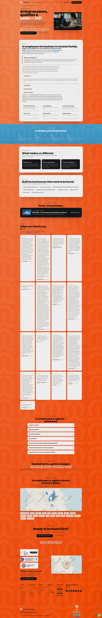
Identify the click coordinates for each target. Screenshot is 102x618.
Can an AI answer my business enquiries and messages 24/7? (43, 443)
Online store (22, 598)
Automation (43, 542)
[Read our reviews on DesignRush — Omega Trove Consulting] (29, 559)
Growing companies (31, 593)
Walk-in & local (32, 587)
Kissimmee (73, 513)
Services (33, 2)
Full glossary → (48, 466)
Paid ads (22, 596)
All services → (23, 604)
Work (44, 2)
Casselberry (38, 513)
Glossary (52, 2)
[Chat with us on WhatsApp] (99, 615)
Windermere (77, 515)
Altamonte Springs (24, 513)
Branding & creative (22, 588)
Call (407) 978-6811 (43, 32)
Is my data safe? (33, 438)
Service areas (39, 2)
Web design (22, 589)
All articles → (68, 466)
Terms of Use (30, 615)
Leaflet (72, 510)
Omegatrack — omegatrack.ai (60, 592)
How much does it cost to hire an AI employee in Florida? (42, 452)
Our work (40, 587)
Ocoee (47, 515)
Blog (48, 2)
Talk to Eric (50, 592)
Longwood (29, 515)
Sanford (62, 515)
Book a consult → (76, 2)
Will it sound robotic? (34, 429)
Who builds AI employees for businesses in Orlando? (41, 447)
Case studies (50, 590)
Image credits (47, 615)
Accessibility (41, 615)
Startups (31, 590)
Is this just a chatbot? (34, 425)
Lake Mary (23, 515)
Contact (60, 2)
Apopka (32, 513)
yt (78, 590)
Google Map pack (57, 50)
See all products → (60, 596)
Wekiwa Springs (70, 515)
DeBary (44, 513)
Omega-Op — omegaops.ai (59, 588)
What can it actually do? (34, 434)
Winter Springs (31, 518)
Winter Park (56, 52)
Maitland (35, 515)
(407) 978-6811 (67, 2)
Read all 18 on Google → (33, 232)
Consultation (58, 542)
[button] (49, 496)
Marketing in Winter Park (58, 466)
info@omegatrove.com (31, 612)
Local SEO (22, 591)
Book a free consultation (28, 33)
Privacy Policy (36, 615)
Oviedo (57, 515)
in (71, 590)
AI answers (27, 52)
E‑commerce (31, 595)
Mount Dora (41, 515)
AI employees (22, 600)
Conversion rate (39, 466)
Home (21, 5)
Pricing (21, 602)
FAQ (48, 594)
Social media (50, 542)
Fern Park (54, 513)
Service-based (32, 588)
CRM (32, 466)
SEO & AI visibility (23, 593)
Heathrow (66, 513)
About (56, 2)
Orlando (52, 515)
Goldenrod (60, 513)
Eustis (49, 513)
